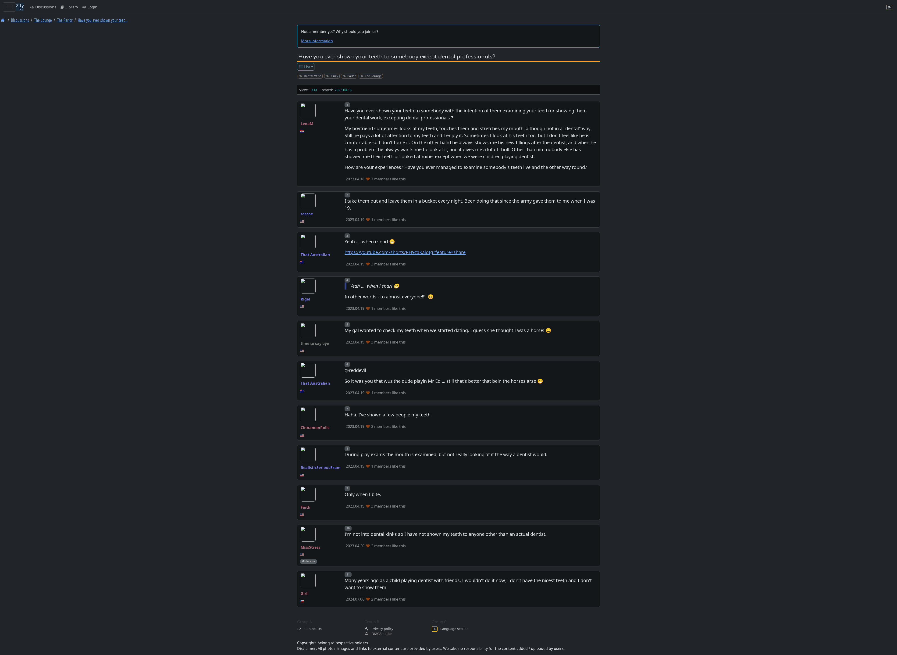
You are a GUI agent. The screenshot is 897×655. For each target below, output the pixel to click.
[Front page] (3, 20)
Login (92, 7)
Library (71, 7)
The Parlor (65, 20)
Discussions (45, 7)
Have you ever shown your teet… (103, 20)
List (306, 66)
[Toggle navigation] (9, 7)
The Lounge (43, 20)
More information (317, 40)
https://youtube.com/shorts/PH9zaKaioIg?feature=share (405, 252)
